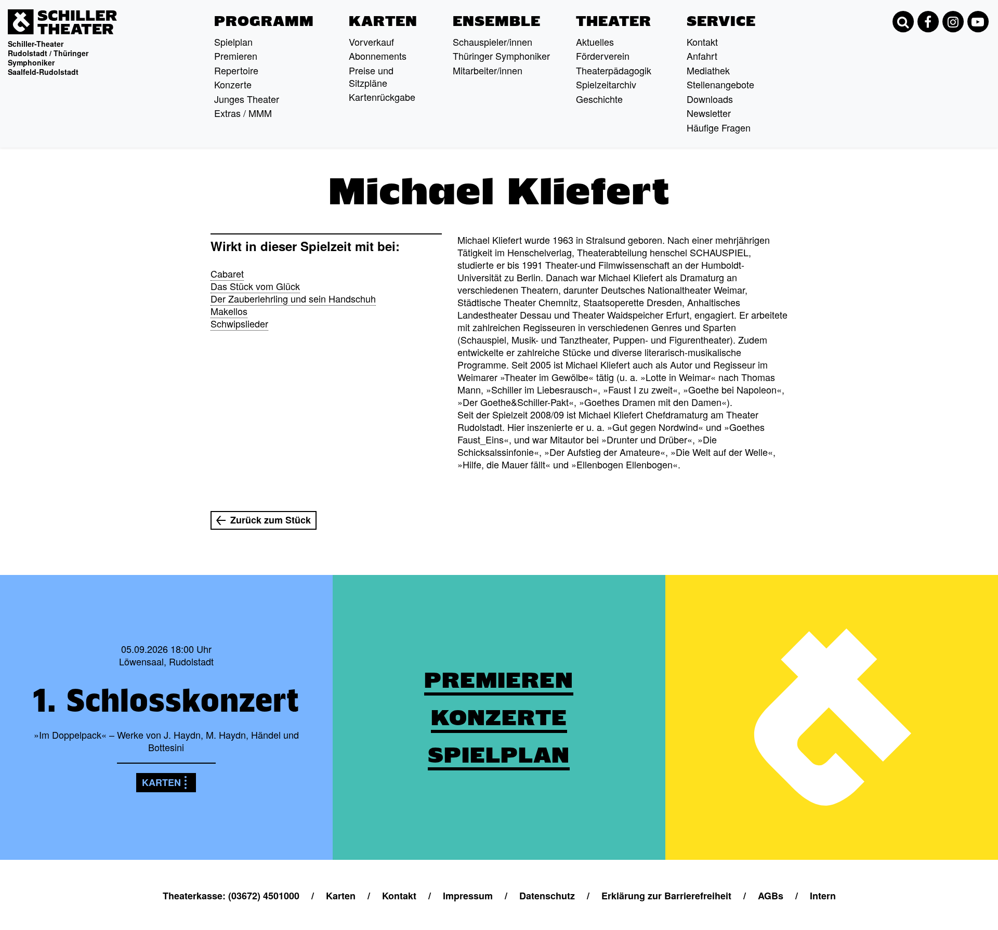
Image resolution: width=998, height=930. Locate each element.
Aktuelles (595, 41)
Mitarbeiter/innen (487, 70)
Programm (264, 21)
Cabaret (227, 273)
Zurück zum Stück (270, 520)
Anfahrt (702, 55)
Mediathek (708, 70)
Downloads (710, 99)
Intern (823, 895)
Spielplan (233, 41)
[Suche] (902, 21)
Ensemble (497, 21)
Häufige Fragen (719, 127)
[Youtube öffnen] (977, 21)
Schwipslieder (239, 323)
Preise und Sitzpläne (371, 76)
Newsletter (709, 113)
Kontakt (702, 41)
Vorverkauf (371, 41)
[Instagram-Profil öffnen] (952, 21)
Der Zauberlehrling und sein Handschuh (293, 298)
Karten (383, 21)
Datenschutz (547, 895)
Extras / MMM (243, 113)
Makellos (229, 311)
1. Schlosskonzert (166, 700)
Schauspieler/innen (492, 41)
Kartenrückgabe (382, 96)
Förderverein (602, 55)
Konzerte (233, 84)
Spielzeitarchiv (606, 84)
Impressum (468, 895)
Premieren (235, 55)
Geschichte (599, 99)
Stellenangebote (720, 84)
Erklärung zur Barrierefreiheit (666, 895)
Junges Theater (246, 99)
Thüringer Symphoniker (501, 55)
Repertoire (236, 70)
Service (721, 21)
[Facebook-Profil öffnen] (927, 21)
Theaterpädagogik (613, 70)
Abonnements (377, 55)
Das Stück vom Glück (255, 286)
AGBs (770, 895)
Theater (613, 21)
